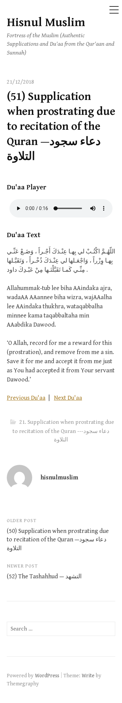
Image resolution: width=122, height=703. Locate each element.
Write (88, 676)
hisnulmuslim (59, 477)
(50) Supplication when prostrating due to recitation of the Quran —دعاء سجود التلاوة (58, 540)
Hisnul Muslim (46, 22)
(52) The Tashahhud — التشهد (44, 576)
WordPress (47, 676)
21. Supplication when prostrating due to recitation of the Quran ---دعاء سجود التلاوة (63, 431)
